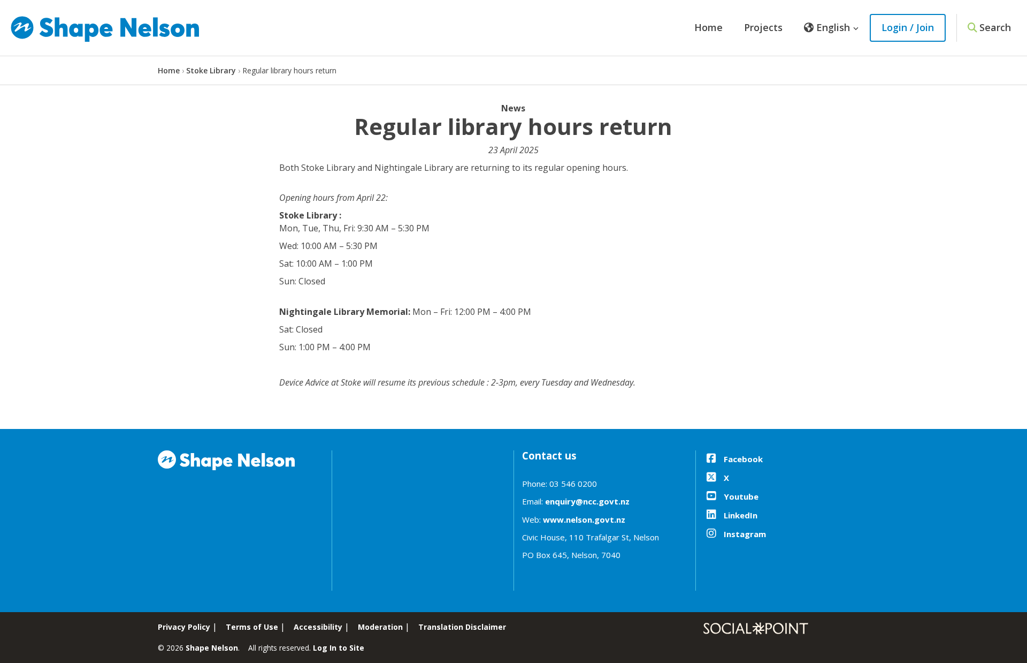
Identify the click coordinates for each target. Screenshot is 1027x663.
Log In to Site (338, 648)
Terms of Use (252, 627)
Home (708, 27)
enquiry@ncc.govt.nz (587, 501)
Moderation (380, 627)
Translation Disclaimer (462, 627)
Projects (763, 27)
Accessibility (318, 627)
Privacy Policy (184, 627)
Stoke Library (211, 70)
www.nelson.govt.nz (584, 519)
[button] (831, 27)
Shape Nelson (212, 648)
